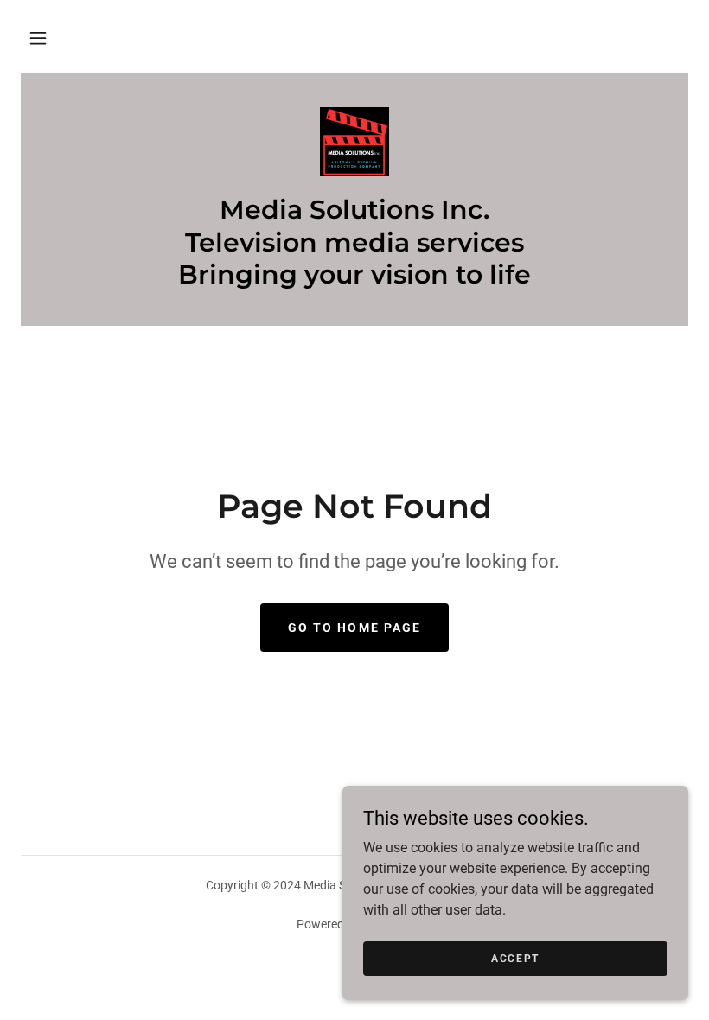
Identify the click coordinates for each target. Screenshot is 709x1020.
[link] (354, 141)
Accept (515, 958)
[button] (38, 38)
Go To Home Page (354, 627)
